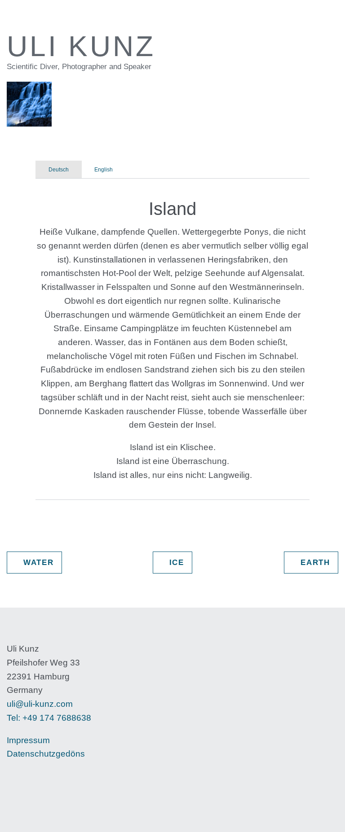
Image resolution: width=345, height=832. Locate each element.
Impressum (28, 740)
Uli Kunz (50, 16)
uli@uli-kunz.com (40, 704)
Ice (172, 562)
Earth (311, 562)
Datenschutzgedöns (46, 753)
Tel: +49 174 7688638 (49, 718)
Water (34, 562)
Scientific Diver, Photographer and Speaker (79, 66)
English (103, 169)
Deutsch (59, 169)
